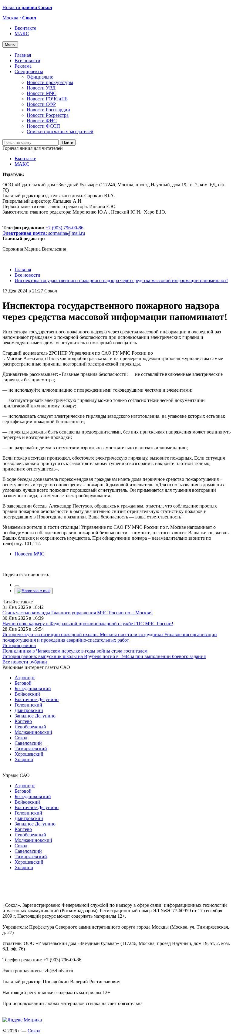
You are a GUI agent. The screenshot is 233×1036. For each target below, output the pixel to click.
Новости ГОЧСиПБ (47, 98)
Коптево (23, 721)
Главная (23, 55)
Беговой (23, 683)
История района (19, 645)
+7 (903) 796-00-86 (42, 230)
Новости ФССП (43, 126)
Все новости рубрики (24, 661)
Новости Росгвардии (48, 109)
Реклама (23, 66)
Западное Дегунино (35, 715)
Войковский (27, 694)
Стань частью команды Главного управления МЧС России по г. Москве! (77, 612)
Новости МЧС (41, 93)
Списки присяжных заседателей (60, 131)
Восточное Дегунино (37, 699)
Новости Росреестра (48, 115)
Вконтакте (25, 28)
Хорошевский (29, 754)
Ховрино (24, 759)
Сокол (21, 737)
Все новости (27, 60)
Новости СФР (41, 104)
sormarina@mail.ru (66, 233)
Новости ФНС (42, 120)
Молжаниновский (33, 732)
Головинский (28, 704)
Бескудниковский (33, 688)
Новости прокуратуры (50, 82)
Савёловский (28, 743)
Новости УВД (41, 87)
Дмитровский (29, 710)
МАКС (22, 33)
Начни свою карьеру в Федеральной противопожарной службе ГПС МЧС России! (87, 623)
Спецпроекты (29, 71)
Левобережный (30, 726)
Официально (40, 76)
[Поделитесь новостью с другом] (33, 591)
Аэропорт (25, 677)
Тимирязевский (31, 748)
